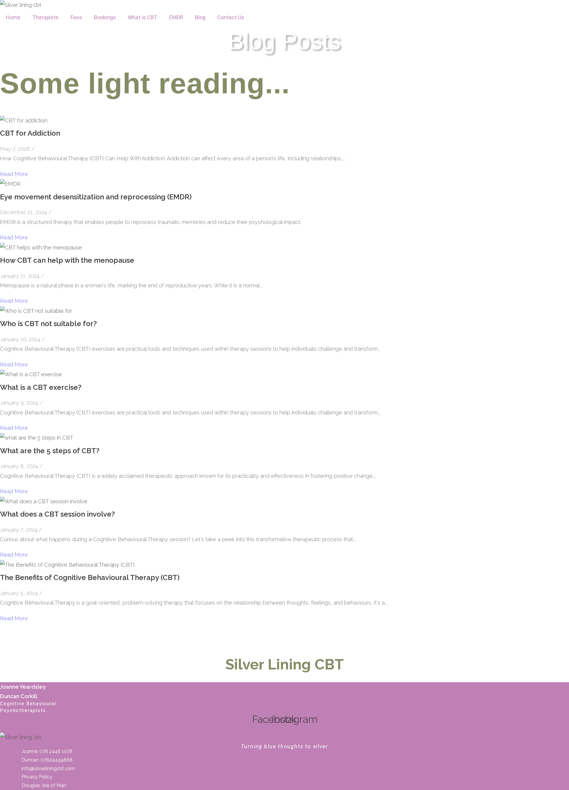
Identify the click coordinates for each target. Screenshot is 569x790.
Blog (200, 17)
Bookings (105, 17)
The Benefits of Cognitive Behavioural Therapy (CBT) (90, 577)
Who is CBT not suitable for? (48, 323)
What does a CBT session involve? (57, 514)
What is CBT (142, 17)
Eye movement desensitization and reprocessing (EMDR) (96, 197)
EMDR (176, 17)
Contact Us (230, 17)
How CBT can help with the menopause (67, 260)
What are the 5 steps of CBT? (50, 450)
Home (13, 17)
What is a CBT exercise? (40, 387)
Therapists (45, 17)
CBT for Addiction (30, 133)
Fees (76, 17)
